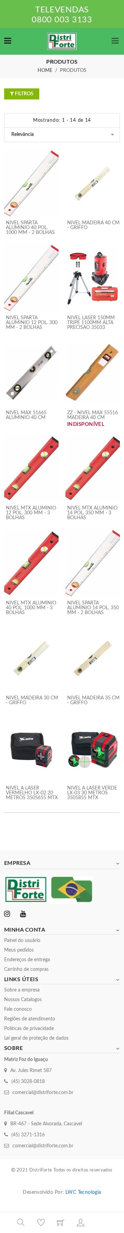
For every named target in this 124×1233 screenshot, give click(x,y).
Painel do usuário (22, 940)
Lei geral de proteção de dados (36, 1038)
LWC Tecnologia (83, 1192)
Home (45, 70)
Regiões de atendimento (29, 1019)
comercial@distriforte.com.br (42, 1092)
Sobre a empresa (22, 990)
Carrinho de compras (26, 969)
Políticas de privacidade (29, 1028)
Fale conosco (18, 1009)
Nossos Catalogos (23, 999)
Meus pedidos (19, 950)
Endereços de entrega (27, 959)
